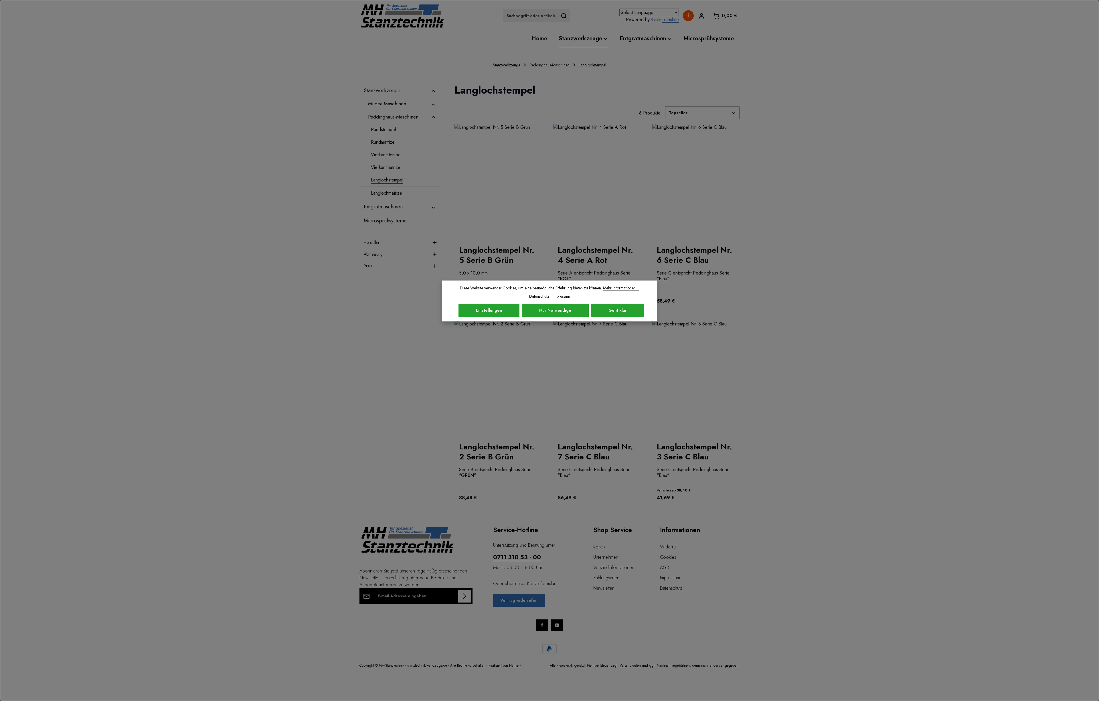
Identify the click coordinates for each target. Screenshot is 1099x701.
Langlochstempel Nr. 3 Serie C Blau (694, 452)
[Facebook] (542, 625)
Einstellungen (489, 310)
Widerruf (668, 547)
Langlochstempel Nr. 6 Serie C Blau (694, 255)
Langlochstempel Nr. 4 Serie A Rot (595, 255)
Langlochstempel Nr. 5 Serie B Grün (496, 255)
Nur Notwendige (555, 310)
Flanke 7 (515, 665)
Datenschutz (671, 588)
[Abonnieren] (464, 596)
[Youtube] (557, 625)
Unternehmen (605, 557)
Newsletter (603, 588)
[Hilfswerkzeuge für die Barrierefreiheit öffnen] (688, 15)
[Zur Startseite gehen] (402, 15)
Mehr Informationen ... (621, 288)
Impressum (670, 577)
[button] (433, 90)
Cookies (668, 557)
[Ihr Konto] (701, 15)
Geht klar (617, 310)
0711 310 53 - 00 (517, 557)
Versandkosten (630, 665)
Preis (368, 266)
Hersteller (371, 242)
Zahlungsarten (606, 577)
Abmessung (373, 254)
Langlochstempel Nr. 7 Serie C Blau (595, 452)
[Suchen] (564, 15)
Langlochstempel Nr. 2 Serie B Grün (496, 452)
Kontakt (599, 547)
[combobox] (530, 15)
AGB (664, 567)
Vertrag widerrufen (518, 600)
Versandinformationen (613, 567)
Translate (670, 19)
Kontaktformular (541, 583)
